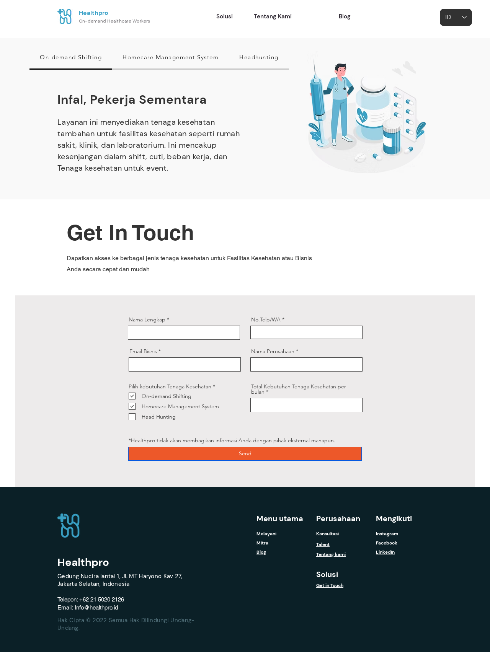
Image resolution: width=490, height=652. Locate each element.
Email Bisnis (143, 351)
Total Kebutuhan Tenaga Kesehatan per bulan (298, 389)
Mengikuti (394, 518)
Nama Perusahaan (272, 351)
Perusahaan (338, 518)
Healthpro (93, 13)
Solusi (327, 574)
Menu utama (279, 518)
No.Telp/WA (266, 319)
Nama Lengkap (147, 319)
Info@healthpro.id (96, 607)
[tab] (70, 58)
